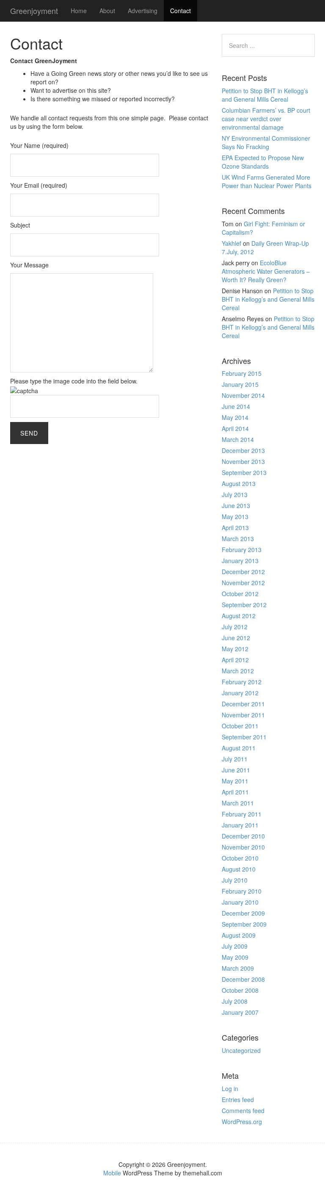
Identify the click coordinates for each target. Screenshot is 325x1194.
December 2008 (243, 979)
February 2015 (242, 373)
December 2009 (243, 913)
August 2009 (239, 935)
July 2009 (235, 946)
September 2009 (244, 924)
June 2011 (236, 770)
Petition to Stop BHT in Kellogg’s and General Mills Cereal (265, 94)
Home (79, 10)
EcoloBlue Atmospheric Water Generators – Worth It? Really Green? (266, 271)
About (107, 10)
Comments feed (243, 1110)
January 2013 (240, 560)
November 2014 (243, 395)
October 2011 (240, 726)
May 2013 (235, 516)
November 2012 (243, 582)
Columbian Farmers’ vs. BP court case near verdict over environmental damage (266, 118)
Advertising (142, 10)
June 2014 (236, 406)
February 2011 (242, 814)
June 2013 (236, 505)
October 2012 (240, 593)
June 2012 (236, 637)
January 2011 (240, 825)
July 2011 (235, 759)
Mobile (112, 1173)
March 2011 (238, 803)
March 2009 (238, 968)
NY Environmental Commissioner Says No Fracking (266, 142)
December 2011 (243, 704)
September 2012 (244, 604)
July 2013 (235, 494)
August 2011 (239, 748)
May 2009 (235, 957)
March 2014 (238, 439)
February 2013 (242, 549)
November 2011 (243, 715)
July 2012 (235, 626)
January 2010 (240, 902)
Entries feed (238, 1099)
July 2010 (235, 880)
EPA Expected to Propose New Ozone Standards (263, 161)
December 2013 (243, 450)
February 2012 (242, 682)
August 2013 (239, 483)
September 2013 (244, 472)
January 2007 (240, 1012)
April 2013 (235, 527)
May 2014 (235, 417)
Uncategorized (241, 1050)
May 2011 (235, 781)
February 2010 (242, 891)
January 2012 (240, 693)
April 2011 (235, 792)
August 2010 (239, 869)
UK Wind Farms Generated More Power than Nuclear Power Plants (266, 181)
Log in (230, 1088)
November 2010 (243, 847)
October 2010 (240, 858)
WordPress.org (242, 1121)
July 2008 (235, 1001)
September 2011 (244, 737)
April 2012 (235, 659)
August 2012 (239, 615)
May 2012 (235, 648)
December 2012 (243, 571)
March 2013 (238, 538)
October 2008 (240, 990)
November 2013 (243, 461)
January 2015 (240, 384)
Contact (180, 10)
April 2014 (235, 428)
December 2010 (243, 836)
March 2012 (238, 670)
